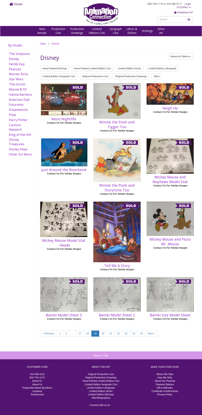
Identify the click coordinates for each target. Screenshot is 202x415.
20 (103, 333)
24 (133, 333)
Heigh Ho (170, 108)
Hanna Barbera (20, 94)
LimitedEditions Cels (97, 31)
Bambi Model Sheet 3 (64, 315)
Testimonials (37, 394)
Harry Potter (18, 120)
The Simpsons (19, 54)
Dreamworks (18, 109)
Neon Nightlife (63, 119)
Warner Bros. (19, 74)
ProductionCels (58, 31)
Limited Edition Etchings (101, 394)
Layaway (37, 391)
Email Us (37, 381)
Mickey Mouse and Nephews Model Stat (170, 179)
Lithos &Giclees (131, 31)
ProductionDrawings (77, 31)
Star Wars (16, 79)
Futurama (16, 104)
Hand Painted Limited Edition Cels (92, 68)
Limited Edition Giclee (129, 68)
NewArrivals (42, 31)
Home (17, 4)
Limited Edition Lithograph (162, 68)
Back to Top (101, 355)
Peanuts (15, 69)
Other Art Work (20, 154)
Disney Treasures (16, 141)
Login (188, 4)
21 (110, 333)
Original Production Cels (95, 76)
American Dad (19, 99)
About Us (37, 384)
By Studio (15, 45)
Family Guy (17, 64)
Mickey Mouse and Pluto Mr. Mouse (170, 241)
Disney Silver (18, 149)
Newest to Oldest (179, 56)
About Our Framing (165, 381)
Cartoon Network (15, 127)
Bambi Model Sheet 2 (117, 315)
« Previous (48, 333)
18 (87, 333)
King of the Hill (20, 134)
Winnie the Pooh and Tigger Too (117, 124)
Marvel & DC (18, 89)
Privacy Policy (164, 394)
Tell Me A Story (117, 265)
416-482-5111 (37, 374)
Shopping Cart (185, 12)
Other (157, 76)
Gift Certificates (165, 387)
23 (126, 333)
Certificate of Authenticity (165, 391)
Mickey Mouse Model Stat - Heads (63, 242)
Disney (14, 59)
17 (80, 333)
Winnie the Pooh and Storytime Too (117, 187)
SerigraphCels (116, 31)
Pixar (12, 115)
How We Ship (164, 377)
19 (95, 333)
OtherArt (161, 31)
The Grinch (17, 84)
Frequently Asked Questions (37, 387)
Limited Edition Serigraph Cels (58, 76)
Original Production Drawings (131, 76)
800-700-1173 (37, 377)
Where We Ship (164, 374)
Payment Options (165, 384)
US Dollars (183, 7)
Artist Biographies (101, 397)
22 (118, 333)
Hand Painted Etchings (54, 68)
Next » (151, 333)
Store (43, 43)
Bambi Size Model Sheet (170, 315)
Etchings (147, 31)
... (73, 333)
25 (141, 333)
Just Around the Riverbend (63, 169)
